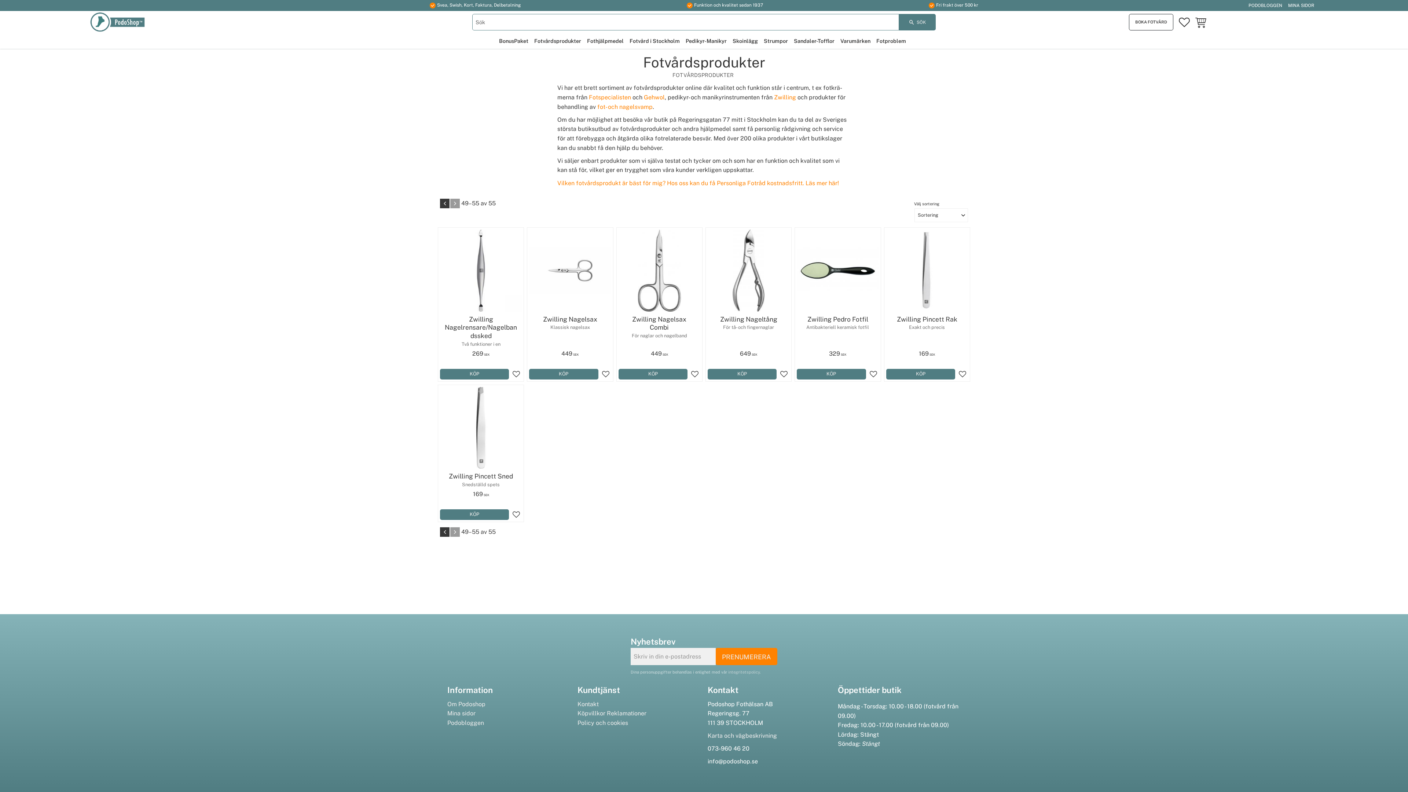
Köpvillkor (591, 713)
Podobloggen (465, 722)
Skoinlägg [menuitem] (745, 41)
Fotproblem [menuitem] (891, 41)
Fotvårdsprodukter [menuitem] (557, 41)
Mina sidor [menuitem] (1301, 5)
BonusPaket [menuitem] (513, 41)
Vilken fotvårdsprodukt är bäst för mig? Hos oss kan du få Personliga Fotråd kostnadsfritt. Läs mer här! (698, 183)
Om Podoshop (466, 704)
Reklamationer (626, 713)
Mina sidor (461, 713)
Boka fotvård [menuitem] (1151, 22)
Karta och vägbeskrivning (742, 735)
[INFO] (831, 374)
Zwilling (785, 97)
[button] (1184, 22)
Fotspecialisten (610, 97)
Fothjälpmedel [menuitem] (605, 41)
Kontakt (588, 704)
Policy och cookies (603, 722)
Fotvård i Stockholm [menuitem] (655, 41)
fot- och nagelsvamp (625, 106)
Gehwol (654, 97)
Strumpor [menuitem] (776, 41)
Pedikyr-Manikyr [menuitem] (706, 41)
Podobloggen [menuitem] (1265, 5)
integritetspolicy (744, 672)
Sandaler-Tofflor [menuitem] (814, 41)
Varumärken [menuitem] (855, 41)
